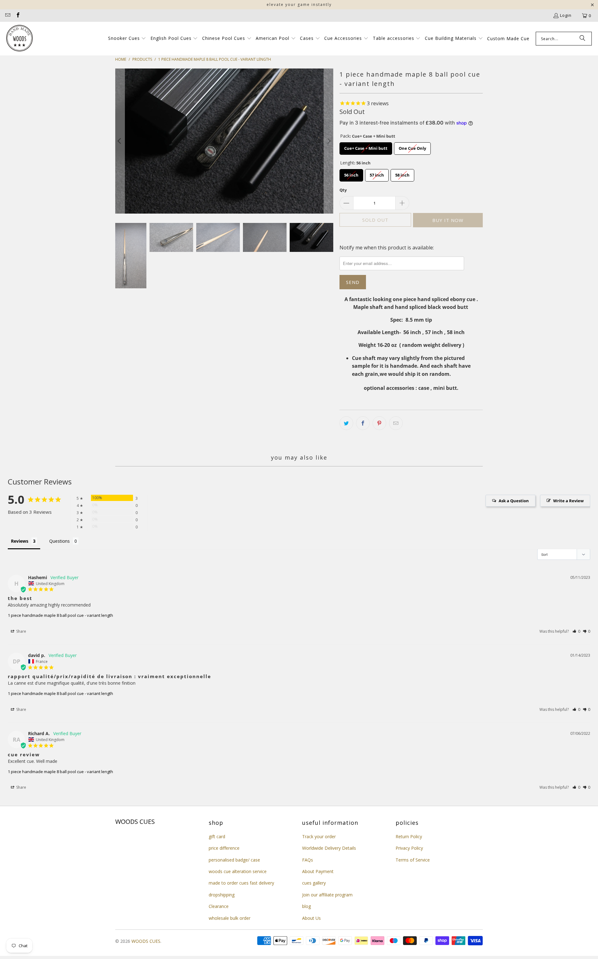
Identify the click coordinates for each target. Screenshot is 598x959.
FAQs (307, 860)
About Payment (318, 871)
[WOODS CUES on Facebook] (17, 15)
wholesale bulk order (229, 918)
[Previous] (120, 141)
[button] (127, 39)
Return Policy (409, 836)
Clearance (219, 906)
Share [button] (20, 631)
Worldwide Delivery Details (329, 848)
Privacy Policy (409, 848)
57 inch (377, 173)
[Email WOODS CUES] (7, 15)
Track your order (319, 836)
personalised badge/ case (234, 860)
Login (566, 15)
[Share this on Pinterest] (379, 423)
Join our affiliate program (327, 895)
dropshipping (222, 895)
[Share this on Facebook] (363, 423)
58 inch (402, 173)
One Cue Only (412, 146)
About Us (311, 918)
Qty (343, 190)
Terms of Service (413, 860)
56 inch (351, 173)
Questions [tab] (59, 541)
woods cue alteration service (238, 871)
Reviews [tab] (19, 541)
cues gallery (314, 883)
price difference (224, 848)
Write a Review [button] (568, 500)
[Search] (582, 38)
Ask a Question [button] (514, 500)
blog (306, 906)
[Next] (329, 141)
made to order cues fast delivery (241, 883)
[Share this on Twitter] (346, 423)
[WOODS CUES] (19, 38)
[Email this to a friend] (396, 423)
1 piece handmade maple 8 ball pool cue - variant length (60, 615)
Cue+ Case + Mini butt (366, 146)
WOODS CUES (145, 941)
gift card (217, 836)
